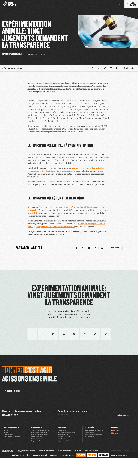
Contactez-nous (7, 451)
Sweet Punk (125, 450)
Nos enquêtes (89, 432)
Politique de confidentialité (26, 450)
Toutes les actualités (13, 68)
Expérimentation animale (39, 432)
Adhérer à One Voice (64, 436)
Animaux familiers (37, 439)
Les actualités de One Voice (94, 430)
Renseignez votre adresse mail (73, 411)
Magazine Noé (89, 436)
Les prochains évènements (93, 434)
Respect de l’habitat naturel (40, 441)
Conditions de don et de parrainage (69, 450)
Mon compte (117, 4)
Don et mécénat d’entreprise (67, 432)
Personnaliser (103, 455)
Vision (6, 430)
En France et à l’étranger (12, 436)
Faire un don (62, 430)
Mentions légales (7, 450)
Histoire (6, 432)
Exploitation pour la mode (39, 434)
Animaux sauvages (37, 436)
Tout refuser (92, 455)
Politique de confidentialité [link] (118, 455)
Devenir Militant (63, 434)
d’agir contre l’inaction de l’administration (55, 227)
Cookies (19, 451)
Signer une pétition (64, 441)
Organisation (8, 434)
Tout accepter (81, 455)
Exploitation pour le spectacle (40, 430)
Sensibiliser (61, 439)
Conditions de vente (91, 450)
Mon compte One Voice (46, 450)
